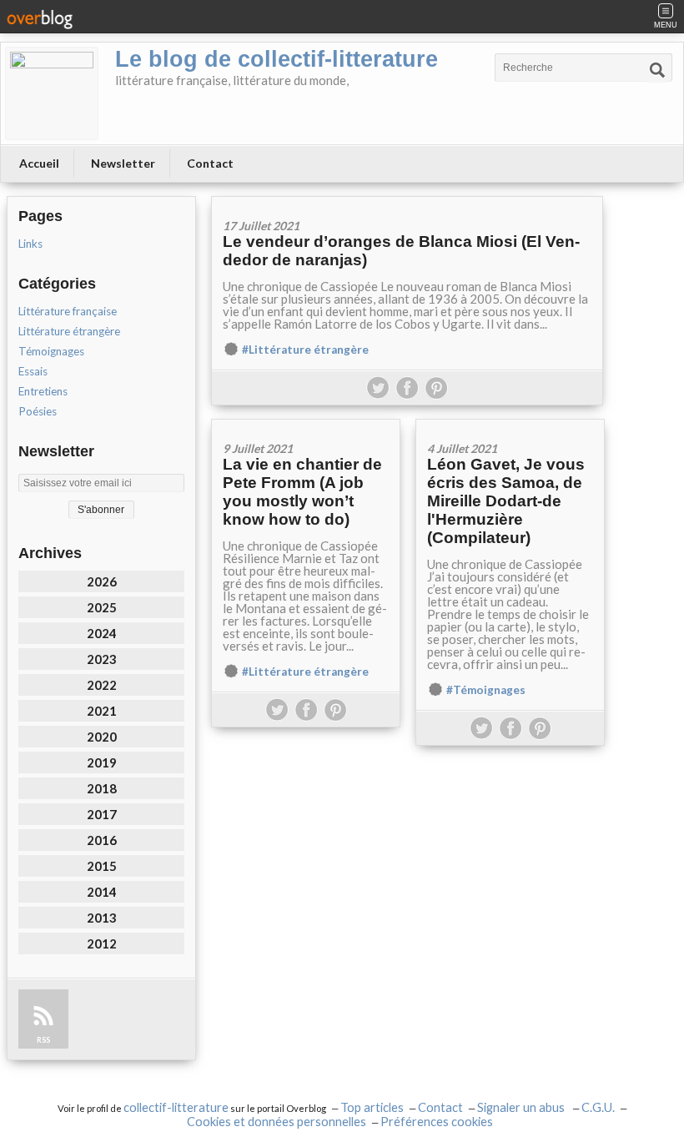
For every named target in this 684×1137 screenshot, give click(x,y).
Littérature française (67, 311)
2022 (102, 684)
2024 (102, 633)
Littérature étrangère (69, 331)
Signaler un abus (522, 1107)
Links (30, 243)
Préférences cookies (436, 1121)
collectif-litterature (176, 1107)
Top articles (372, 1107)
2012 (102, 943)
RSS (43, 1039)
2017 (102, 814)
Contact (210, 163)
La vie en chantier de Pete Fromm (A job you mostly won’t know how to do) (302, 491)
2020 (102, 736)
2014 (102, 891)
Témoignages (51, 351)
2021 (102, 710)
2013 (102, 917)
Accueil (39, 163)
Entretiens (43, 391)
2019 (102, 762)
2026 (102, 581)
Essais (33, 371)
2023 (102, 659)
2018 (102, 788)
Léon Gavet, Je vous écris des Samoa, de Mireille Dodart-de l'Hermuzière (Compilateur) (506, 500)
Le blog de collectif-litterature (276, 59)
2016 (102, 840)
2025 (102, 607)
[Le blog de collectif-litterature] (51, 93)
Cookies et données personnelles (276, 1121)
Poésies (37, 411)
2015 (102, 865)
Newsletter (123, 163)
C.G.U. (598, 1107)
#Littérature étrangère (305, 349)
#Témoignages (486, 690)
